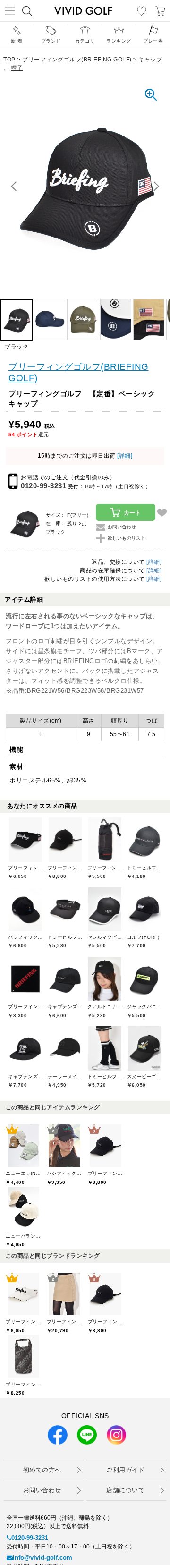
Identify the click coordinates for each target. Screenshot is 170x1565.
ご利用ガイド (125, 1469)
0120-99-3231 (43, 486)
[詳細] (124, 455)
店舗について (125, 1490)
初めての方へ (42, 1469)
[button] (156, 186)
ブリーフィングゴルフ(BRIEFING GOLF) (78, 372)
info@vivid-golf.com (42, 1557)
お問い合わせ (42, 1490)
